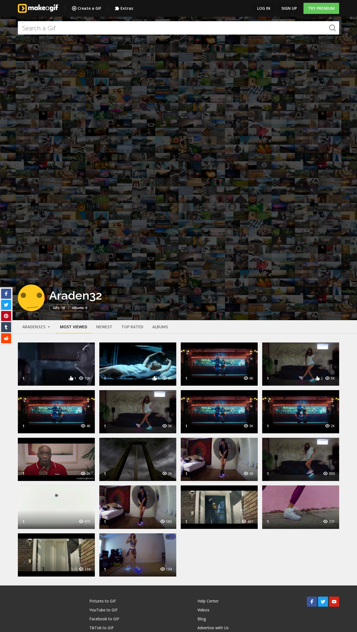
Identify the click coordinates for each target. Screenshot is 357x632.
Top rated (132, 326)
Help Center (208, 601)
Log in (263, 8)
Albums (160, 326)
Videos (203, 609)
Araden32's (34, 326)
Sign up (289, 8)
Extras (126, 8)
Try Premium (321, 8)
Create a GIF (89, 8)
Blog (201, 618)
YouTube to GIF (103, 609)
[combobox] (178, 28)
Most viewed (73, 326)
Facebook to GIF (104, 618)
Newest (104, 326)
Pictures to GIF (102, 601)
